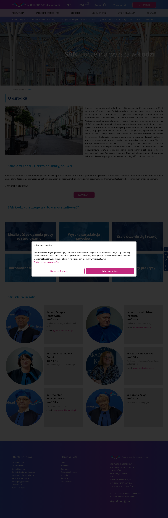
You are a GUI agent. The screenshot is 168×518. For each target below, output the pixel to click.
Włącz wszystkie (110, 271)
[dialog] (84, 259)
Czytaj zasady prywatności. (46, 262)
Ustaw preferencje (59, 271)
